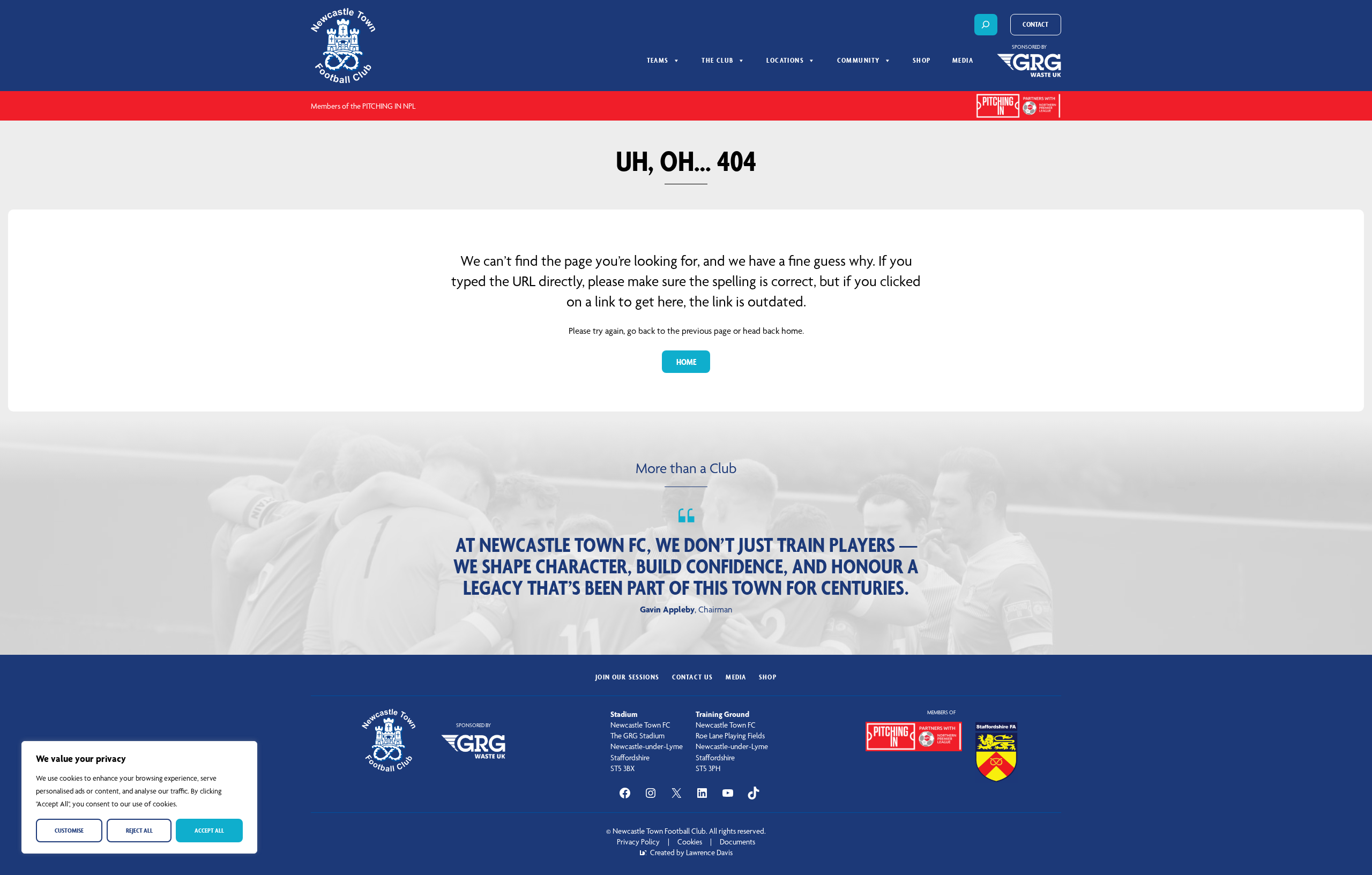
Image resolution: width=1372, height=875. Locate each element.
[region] (139, 797)
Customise (69, 830)
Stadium (623, 714)
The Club (718, 60)
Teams (658, 60)
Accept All (209, 830)
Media (962, 60)
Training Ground (722, 714)
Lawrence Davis (709, 852)
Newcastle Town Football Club (659, 831)
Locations (785, 60)
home (686, 361)
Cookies (689, 841)
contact (1035, 24)
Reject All (139, 830)
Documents (737, 841)
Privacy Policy (638, 841)
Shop (922, 60)
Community (858, 60)
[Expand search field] (985, 24)
